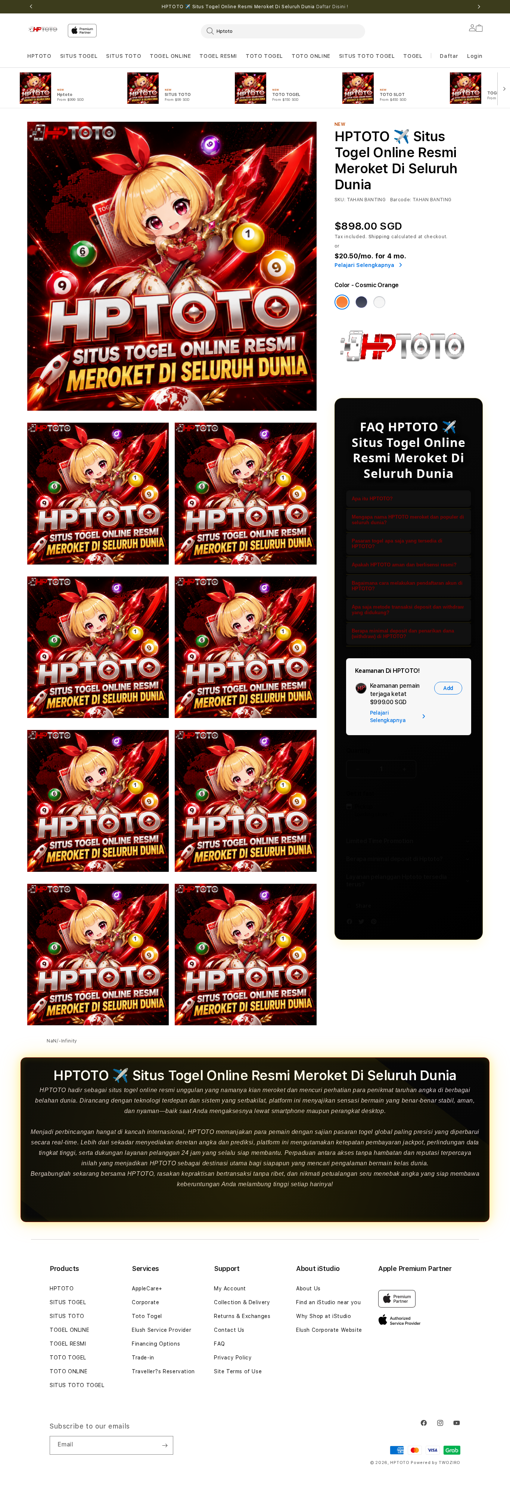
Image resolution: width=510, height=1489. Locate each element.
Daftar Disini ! (332, 6)
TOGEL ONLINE (170, 56)
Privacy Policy (233, 1358)
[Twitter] (363, 922)
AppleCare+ (147, 1288)
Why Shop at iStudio (323, 1316)
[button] (39, 56)
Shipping (379, 236)
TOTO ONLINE (311, 56)
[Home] (44, 29)
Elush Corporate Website (329, 1330)
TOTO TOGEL (68, 1358)
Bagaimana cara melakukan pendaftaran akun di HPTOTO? (407, 585)
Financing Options (156, 1344)
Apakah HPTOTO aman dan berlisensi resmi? (404, 565)
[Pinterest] (375, 922)
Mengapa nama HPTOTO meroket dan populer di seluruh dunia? (408, 519)
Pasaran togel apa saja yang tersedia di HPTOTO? (397, 543)
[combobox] (283, 31)
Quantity (358, 750)
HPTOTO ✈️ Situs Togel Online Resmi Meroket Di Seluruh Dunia (255, 6)
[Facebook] (351, 922)
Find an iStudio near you (328, 1302)
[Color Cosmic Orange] (342, 302)
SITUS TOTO (123, 56)
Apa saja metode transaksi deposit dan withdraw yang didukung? (408, 609)
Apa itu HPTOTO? (372, 498)
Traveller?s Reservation (163, 1371)
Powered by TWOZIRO (435, 1462)
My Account (230, 1288)
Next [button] (479, 6)
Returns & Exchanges (242, 1316)
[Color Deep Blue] (361, 302)
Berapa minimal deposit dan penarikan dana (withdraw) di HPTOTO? (403, 633)
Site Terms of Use (238, 1371)
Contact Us (229, 1330)
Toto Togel (147, 1316)
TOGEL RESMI (218, 56)
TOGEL (412, 56)
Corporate (145, 1302)
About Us (308, 1288)
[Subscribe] (164, 1445)
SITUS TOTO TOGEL (367, 56)
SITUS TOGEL (79, 56)
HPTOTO (39, 56)
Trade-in (143, 1358)
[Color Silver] (379, 302)
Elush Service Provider (161, 1330)
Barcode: (400, 199)
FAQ (219, 1344)
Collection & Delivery (242, 1302)
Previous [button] (31, 6)
